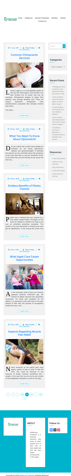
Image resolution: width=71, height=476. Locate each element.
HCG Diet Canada (59, 170)
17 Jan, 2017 (14, 48)
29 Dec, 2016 (14, 129)
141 (32, 395)
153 (41, 395)
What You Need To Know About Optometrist (24, 137)
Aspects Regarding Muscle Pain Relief (24, 333)
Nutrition (55, 18)
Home (20, 18)
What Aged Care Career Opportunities (24, 258)
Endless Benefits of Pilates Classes (24, 187)
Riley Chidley (30, 48)
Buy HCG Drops (58, 167)
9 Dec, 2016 (14, 250)
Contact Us (42, 21)
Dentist (63, 18)
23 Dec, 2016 (14, 179)
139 (22, 395)
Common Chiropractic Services (24, 56)
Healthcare (29, 18)
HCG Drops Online (59, 158)
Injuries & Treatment (42, 18)
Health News (24, 115)
